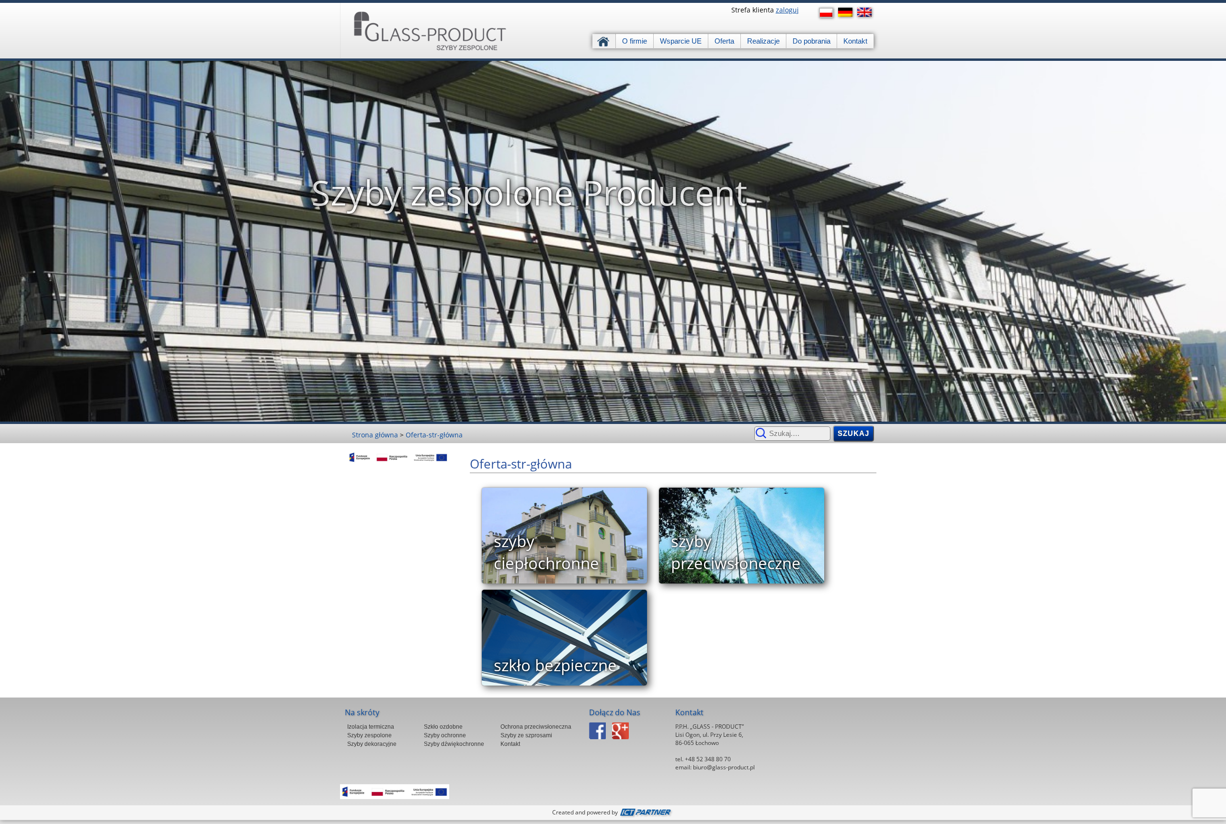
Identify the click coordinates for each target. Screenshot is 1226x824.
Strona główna (604, 41)
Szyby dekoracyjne (372, 744)
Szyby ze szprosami (526, 735)
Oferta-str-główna (434, 434)
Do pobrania (811, 41)
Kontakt (855, 41)
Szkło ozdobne (443, 726)
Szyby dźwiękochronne (454, 744)
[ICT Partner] (646, 812)
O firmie (634, 41)
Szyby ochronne (445, 735)
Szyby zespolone (369, 735)
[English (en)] (866, 12)
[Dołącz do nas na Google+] (623, 742)
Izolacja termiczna (370, 726)
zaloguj (787, 9)
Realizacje (763, 41)
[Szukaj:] (792, 433)
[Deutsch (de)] (847, 12)
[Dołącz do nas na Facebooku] (600, 742)
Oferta (724, 41)
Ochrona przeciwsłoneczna (535, 726)
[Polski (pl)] (828, 13)
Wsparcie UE (681, 41)
